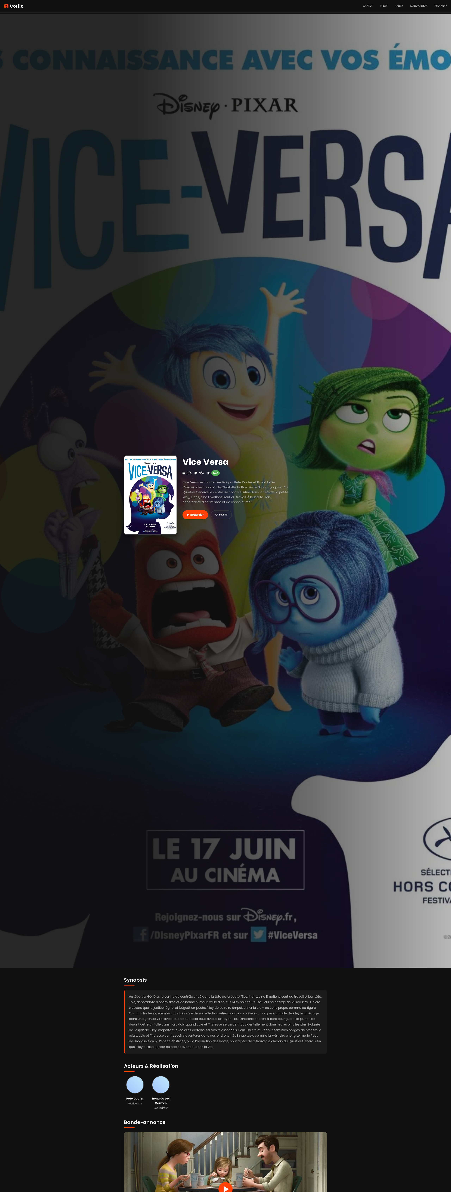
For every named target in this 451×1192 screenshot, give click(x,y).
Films (384, 6)
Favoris (223, 514)
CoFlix (16, 6)
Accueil (368, 6)
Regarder (197, 515)
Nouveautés (419, 6)
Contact (441, 6)
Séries (399, 6)
